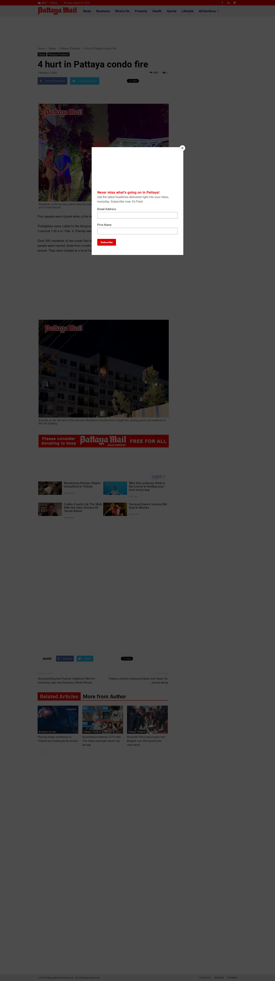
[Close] (182, 148)
